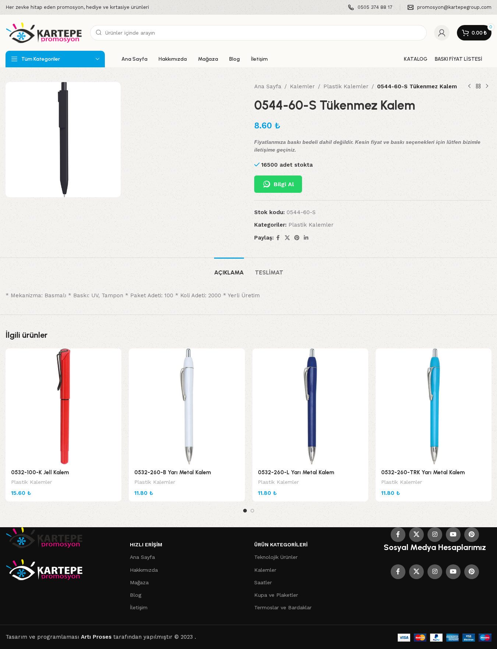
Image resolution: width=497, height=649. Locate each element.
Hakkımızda (144, 570)
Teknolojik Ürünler (276, 557)
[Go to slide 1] (245, 511)
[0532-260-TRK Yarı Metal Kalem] (433, 406)
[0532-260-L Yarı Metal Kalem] (310, 406)
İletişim (139, 607)
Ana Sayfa (267, 86)
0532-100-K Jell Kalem (40, 472)
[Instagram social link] (434, 534)
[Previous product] (469, 86)
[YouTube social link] (453, 534)
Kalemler (302, 86)
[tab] (229, 269)
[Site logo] (44, 32)
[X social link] (287, 238)
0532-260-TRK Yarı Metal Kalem (423, 472)
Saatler (263, 582)
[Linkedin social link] (306, 238)
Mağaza (139, 582)
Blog (135, 595)
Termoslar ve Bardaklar (283, 607)
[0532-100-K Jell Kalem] (63, 406)
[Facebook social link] (278, 238)
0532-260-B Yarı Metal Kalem (172, 472)
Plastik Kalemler (346, 86)
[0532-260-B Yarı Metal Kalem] (187, 406)
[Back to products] (478, 86)
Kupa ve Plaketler (276, 595)
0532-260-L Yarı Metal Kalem (296, 472)
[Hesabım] (441, 32)
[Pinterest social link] (297, 238)
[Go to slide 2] (252, 511)
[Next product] (487, 86)
